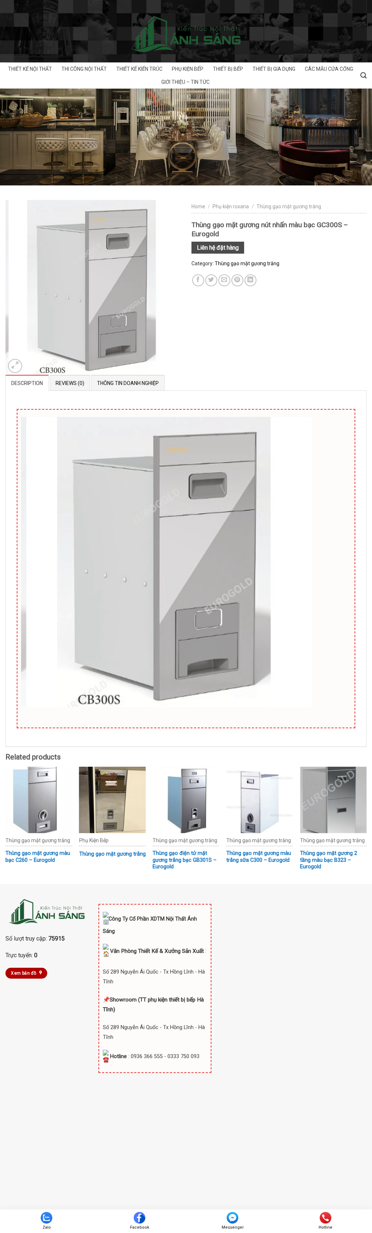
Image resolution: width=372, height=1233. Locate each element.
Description (27, 383)
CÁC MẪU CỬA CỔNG (329, 69)
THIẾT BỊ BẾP (228, 69)
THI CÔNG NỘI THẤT (84, 69)
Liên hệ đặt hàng (218, 247)
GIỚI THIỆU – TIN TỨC (185, 82)
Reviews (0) (70, 383)
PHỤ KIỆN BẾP (187, 69)
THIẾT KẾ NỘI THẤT (30, 69)
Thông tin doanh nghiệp (128, 383)
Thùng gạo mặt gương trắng (288, 206)
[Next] (366, 824)
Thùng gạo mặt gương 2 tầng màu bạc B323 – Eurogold (328, 860)
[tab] (27, 383)
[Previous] (5, 824)
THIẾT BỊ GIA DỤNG (273, 69)
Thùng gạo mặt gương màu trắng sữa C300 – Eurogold (258, 856)
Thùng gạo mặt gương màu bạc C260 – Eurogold (37, 856)
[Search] (363, 75)
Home (198, 206)
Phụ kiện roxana (231, 206)
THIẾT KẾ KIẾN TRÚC (139, 69)
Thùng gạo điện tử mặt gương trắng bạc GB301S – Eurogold (185, 860)
